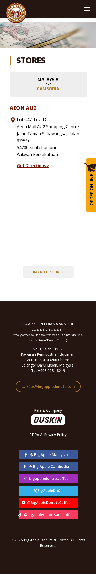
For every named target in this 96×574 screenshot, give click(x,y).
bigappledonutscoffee (48, 478)
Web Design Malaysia (48, 550)
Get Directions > (33, 166)
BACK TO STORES (48, 271)
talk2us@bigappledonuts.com (48, 386)
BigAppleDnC (48, 490)
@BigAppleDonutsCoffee (48, 502)
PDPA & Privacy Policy (48, 434)
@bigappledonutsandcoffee (48, 514)
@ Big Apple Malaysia (49, 454)
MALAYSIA (48, 79)
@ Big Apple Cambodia (49, 466)
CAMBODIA (48, 89)
